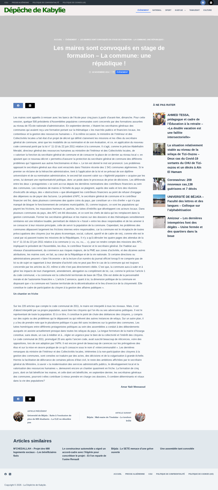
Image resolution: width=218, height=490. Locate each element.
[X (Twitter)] (211, 2)
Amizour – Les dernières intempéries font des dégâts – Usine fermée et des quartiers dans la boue (185, 227)
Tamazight (194, 10)
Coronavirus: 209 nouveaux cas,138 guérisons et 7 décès (182, 184)
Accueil (118, 474)
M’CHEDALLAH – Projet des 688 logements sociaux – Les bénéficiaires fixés (34, 452)
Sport (168, 10)
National (156, 10)
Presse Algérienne (20, 2)
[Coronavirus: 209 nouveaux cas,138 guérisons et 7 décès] (159, 184)
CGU (6, 2)
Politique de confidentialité (46, 2)
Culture (207, 10)
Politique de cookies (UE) (74, 2)
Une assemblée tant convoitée (177, 448)
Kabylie (179, 10)
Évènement (143, 10)
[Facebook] (203, 2)
